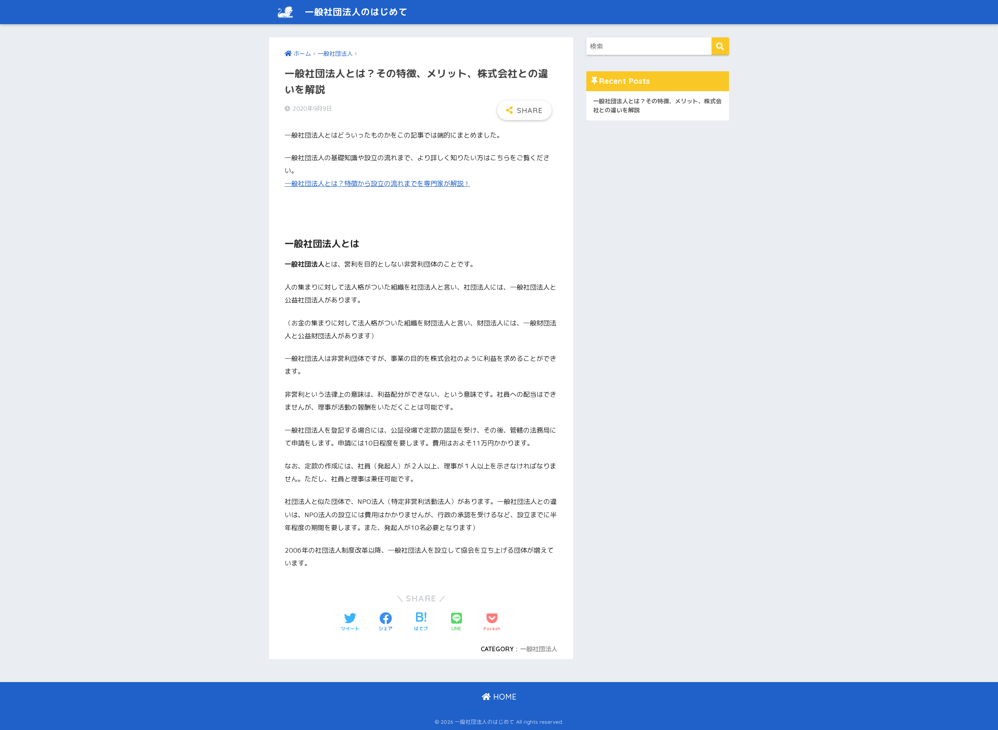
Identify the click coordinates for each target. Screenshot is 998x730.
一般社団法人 (538, 649)
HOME (504, 697)
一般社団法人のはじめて (355, 12)
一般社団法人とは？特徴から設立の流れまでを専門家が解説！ (377, 183)
